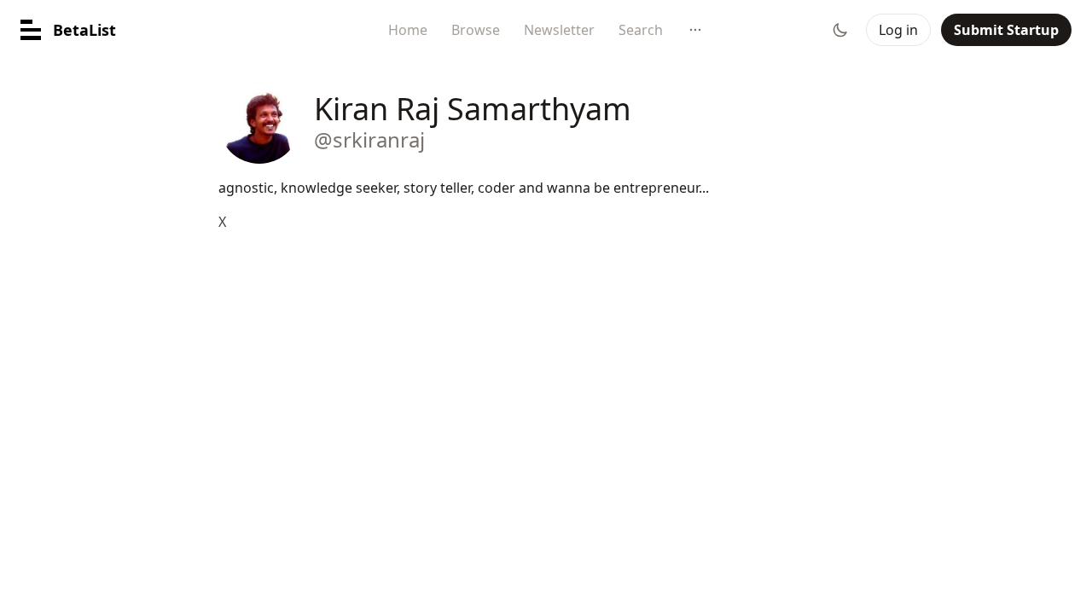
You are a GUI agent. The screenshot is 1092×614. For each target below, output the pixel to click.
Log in (898, 29)
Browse (475, 29)
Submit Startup (1006, 29)
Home (407, 29)
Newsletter (559, 29)
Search (641, 29)
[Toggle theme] (840, 29)
